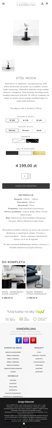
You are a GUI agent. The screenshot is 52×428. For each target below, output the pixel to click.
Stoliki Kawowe (39, 362)
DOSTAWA (13, 380)
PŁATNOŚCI (13, 383)
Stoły (39, 352)
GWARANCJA (13, 390)
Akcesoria (39, 372)
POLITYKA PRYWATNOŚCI (13, 393)
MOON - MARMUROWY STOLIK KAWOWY (13, 293)
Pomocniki (39, 365)
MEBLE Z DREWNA (13, 359)
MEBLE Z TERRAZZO (13, 362)
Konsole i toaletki (39, 355)
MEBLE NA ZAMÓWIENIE (13, 352)
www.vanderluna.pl (16, 412)
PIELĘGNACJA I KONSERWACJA (13, 396)
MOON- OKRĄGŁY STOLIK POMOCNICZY (37, 293)
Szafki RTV (39, 359)
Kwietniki (39, 368)
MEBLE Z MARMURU (13, 355)
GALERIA (13, 372)
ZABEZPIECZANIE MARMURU (13, 368)
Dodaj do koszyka (26, 186)
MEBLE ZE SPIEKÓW (13, 365)
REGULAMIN (13, 387)
